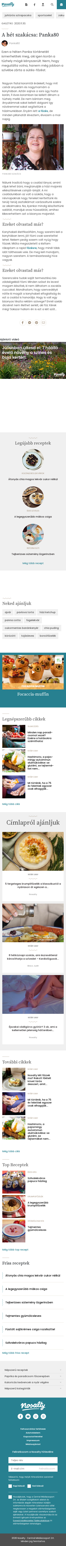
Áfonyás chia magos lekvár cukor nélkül (33, 479)
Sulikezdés (33, 726)
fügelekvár (32, 620)
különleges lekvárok (33, 473)
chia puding (51, 628)
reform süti (33, 548)
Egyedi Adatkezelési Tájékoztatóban (31, 1520)
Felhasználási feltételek (33, 1428)
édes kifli (32, 1172)
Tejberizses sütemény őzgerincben (33, 554)
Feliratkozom (47, 1468)
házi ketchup (48, 612)
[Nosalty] (8, 4)
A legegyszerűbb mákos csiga (33, 516)
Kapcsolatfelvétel (33, 1436)
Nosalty (33, 894)
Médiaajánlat (33, 1444)
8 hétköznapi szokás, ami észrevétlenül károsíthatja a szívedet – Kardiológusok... (33, 957)
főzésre (32, 248)
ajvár (8, 612)
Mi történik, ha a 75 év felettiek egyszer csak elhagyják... (40, 786)
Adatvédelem (33, 1432)
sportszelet (45, 15)
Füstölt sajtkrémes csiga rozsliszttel (30, 1329)
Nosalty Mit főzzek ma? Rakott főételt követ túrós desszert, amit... (39, 1080)
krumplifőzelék (35, 1196)
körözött (10, 636)
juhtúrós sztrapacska (18, 15)
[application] (33, 360)
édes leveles (33, 510)
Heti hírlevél (37, 1486)
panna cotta (13, 620)
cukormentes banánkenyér (21, 628)
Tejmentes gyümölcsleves (37, 1228)
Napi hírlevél (19, 1486)
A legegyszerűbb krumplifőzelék (38, 1204)
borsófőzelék (48, 636)
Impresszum (33, 1440)
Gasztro (7, 23)
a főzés (43, 111)
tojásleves (27, 636)
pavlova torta (25, 612)
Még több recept (33, 563)
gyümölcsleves (36, 1221)
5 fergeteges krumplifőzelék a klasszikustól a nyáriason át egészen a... (33, 885)
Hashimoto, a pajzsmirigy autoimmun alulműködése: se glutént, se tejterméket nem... (41, 762)
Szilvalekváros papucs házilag (37, 1180)
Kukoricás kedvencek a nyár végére (27, 1382)
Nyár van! (33, 750)
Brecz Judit (33, 965)
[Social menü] (34, 4)
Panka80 (14, 43)
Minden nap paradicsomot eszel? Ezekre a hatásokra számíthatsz (40, 737)
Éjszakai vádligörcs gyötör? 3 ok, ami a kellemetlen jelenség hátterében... (33, 1028)
